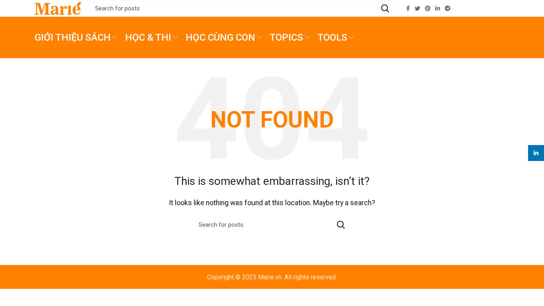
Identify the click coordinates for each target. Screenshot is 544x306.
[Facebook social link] (408, 8)
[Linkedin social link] (437, 8)
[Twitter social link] (417, 8)
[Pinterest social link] (428, 8)
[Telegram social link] (447, 8)
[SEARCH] (385, 8)
